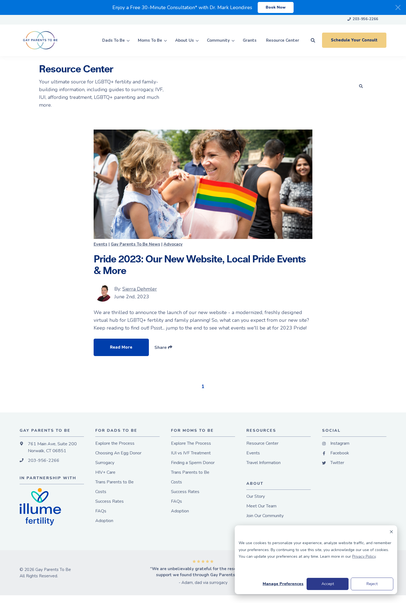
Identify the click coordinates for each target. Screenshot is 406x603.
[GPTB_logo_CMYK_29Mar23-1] (45, 40)
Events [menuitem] (253, 453)
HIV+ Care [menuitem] (105, 472)
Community (218, 40)
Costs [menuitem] (100, 492)
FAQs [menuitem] (100, 511)
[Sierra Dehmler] (103, 293)
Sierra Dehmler (139, 289)
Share (161, 347)
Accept (327, 583)
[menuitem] (362, 19)
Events (100, 244)
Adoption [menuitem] (104, 521)
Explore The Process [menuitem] (191, 443)
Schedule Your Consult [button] (354, 40)
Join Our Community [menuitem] (265, 516)
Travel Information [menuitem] (263, 463)
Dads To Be (113, 40)
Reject (372, 583)
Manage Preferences (283, 583)
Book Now (276, 7)
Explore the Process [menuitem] (115, 443)
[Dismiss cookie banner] (391, 532)
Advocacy (173, 244)
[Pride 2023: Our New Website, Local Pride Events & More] (203, 184)
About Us (184, 40)
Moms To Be (150, 40)
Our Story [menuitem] (255, 496)
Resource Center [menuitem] (262, 443)
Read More (121, 347)
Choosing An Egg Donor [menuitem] (118, 453)
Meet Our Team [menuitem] (261, 506)
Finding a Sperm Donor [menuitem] (193, 463)
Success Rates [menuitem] (109, 501)
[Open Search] (313, 40)
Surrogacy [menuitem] (104, 463)
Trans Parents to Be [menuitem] (114, 482)
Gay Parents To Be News (135, 244)
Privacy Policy (364, 556)
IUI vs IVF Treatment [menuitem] (191, 453)
